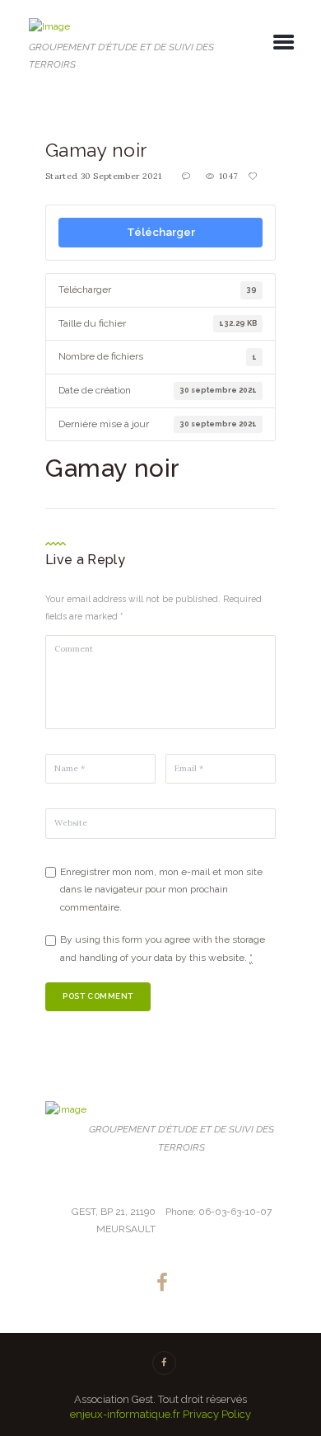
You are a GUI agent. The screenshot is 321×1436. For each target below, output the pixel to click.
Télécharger (161, 231)
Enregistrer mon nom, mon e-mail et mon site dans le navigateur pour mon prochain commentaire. (161, 889)
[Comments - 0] (187, 176)
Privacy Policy (217, 1414)
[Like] (254, 176)
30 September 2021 (121, 176)
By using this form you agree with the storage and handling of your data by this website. (162, 948)
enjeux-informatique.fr (125, 1414)
